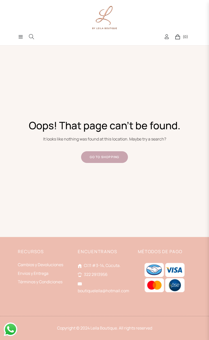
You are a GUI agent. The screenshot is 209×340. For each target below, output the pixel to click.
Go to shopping (105, 157)
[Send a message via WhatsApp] (11, 329)
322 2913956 (96, 274)
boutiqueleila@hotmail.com (103, 291)
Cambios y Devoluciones (40, 264)
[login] (166, 36)
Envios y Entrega (33, 273)
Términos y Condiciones (40, 282)
